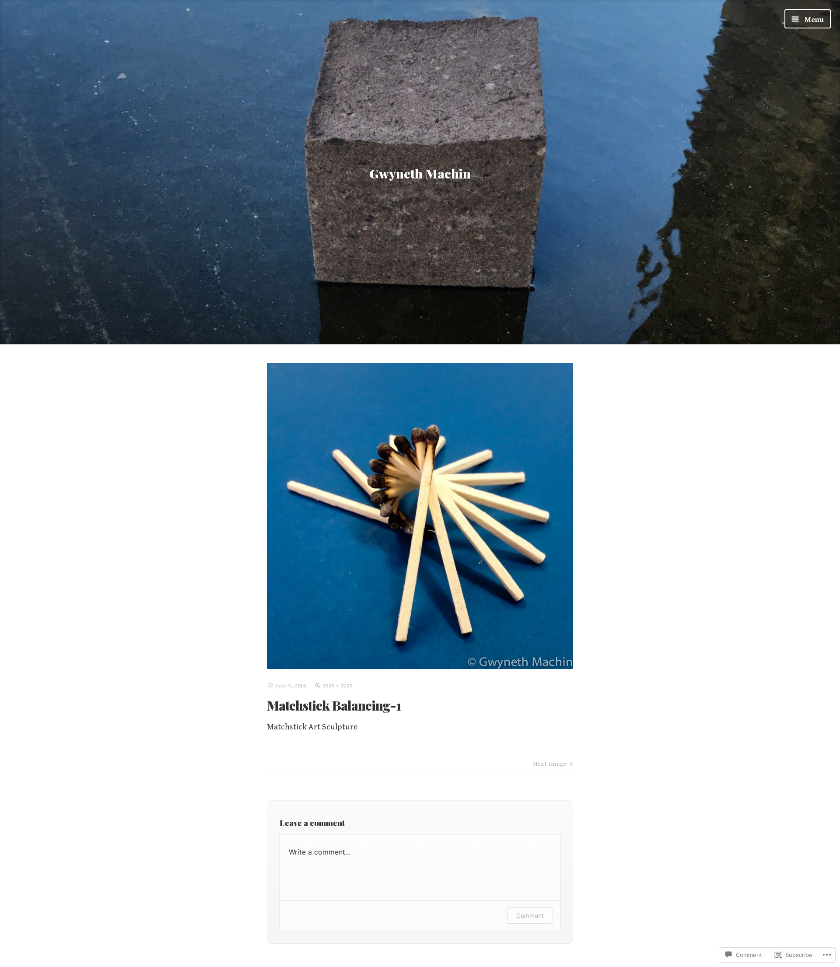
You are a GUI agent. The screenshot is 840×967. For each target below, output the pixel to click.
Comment (530, 915)
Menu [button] (813, 19)
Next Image (550, 763)
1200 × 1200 (337, 686)
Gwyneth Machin (420, 173)
